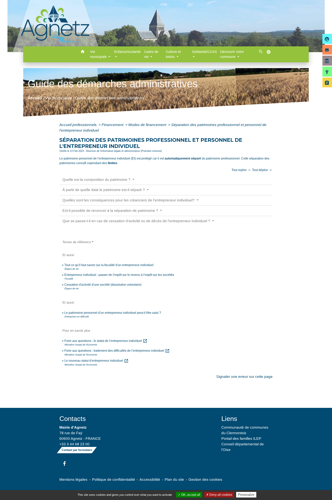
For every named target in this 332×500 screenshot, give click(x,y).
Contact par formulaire (77, 450)
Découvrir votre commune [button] (232, 54)
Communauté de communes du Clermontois (244, 430)
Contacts (72, 418)
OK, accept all (190, 494)
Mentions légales (73, 479)
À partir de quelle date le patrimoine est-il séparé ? (104, 190)
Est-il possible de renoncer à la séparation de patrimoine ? (110, 211)
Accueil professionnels (78, 125)
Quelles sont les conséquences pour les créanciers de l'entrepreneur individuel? (129, 200)
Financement (113, 125)
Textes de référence (76, 242)
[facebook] (64, 463)
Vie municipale (58, 98)
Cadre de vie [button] (151, 54)
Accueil (35, 98)
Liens (229, 418)
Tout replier (241, 170)
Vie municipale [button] (99, 54)
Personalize (246, 494)
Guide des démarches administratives (110, 98)
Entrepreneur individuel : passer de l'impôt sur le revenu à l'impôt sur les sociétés (119, 274)
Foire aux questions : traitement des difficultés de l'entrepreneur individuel (117, 350)
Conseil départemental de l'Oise (242, 447)
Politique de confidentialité (113, 479)
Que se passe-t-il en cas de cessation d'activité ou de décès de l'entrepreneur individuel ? (136, 221)
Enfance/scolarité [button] (127, 52)
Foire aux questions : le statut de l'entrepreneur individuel (105, 340)
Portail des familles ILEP (241, 438)
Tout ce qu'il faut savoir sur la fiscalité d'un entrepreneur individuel (109, 265)
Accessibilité (149, 479)
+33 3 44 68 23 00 (74, 444)
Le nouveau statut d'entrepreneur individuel (96, 360)
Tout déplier (262, 170)
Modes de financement (147, 125)
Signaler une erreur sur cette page (244, 376)
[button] (82, 52)
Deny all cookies (220, 494)
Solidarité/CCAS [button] (204, 52)
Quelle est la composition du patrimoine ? (96, 180)
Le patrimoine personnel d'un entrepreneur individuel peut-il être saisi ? (112, 312)
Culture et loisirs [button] (173, 54)
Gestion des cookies (205, 479)
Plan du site (174, 479)
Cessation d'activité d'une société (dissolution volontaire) (102, 284)
